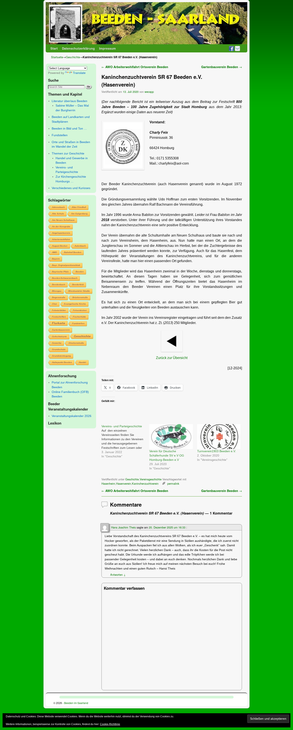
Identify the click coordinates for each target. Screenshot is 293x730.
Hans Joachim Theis (123, 527)
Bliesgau (56, 291)
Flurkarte (58, 323)
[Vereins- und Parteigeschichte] (125, 441)
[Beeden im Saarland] (146, 23)
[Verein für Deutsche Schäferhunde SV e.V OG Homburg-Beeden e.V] (171, 436)
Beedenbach (58, 284)
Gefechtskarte (59, 336)
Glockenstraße (76, 343)
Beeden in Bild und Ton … (69, 128)
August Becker (60, 246)
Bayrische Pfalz (60, 271)
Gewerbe (57, 343)
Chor (54, 304)
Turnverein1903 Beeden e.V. (216, 451)
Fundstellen (60, 135)
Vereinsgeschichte (151, 479)
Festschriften (59, 317)
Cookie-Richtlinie (110, 724)
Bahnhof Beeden (72, 252)
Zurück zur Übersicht (171, 358)
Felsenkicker (80, 310)
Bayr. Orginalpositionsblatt (66, 265)
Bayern (56, 259)
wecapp (149, 92)
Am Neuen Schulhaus (63, 220)
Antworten (118, 575)
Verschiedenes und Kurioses (71, 188)
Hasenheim (108, 483)
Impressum (107, 48)
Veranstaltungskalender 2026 (71, 416)
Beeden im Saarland (76, 703)
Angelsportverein (61, 233)
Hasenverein (123, 483)
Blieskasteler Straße (79, 291)
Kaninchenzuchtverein (145, 483)
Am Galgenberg (79, 213)
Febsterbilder (59, 310)
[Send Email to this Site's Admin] (237, 48)
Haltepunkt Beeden (62, 362)
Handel (82, 362)
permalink (173, 483)
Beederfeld (78, 284)
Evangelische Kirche (75, 304)
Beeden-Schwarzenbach (64, 278)
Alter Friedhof (79, 207)
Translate (79, 73)
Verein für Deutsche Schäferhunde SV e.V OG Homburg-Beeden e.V (166, 455)
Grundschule (59, 349)
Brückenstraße (80, 297)
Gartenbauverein (61, 330)
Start (54, 48)
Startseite (57, 57)
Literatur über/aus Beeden (69, 101)
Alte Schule (58, 213)
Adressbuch (58, 207)
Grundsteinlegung (61, 356)
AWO (54, 252)
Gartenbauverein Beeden (221, 67)
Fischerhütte (79, 317)
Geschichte (73, 57)
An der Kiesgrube (61, 226)
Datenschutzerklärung (78, 48)
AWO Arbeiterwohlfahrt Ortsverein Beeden (134, 67)
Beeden (80, 271)
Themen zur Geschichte (68, 153)
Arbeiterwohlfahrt (61, 239)
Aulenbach (80, 246)
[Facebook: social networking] (231, 48)
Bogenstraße (58, 297)
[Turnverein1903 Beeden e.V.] (219, 436)
